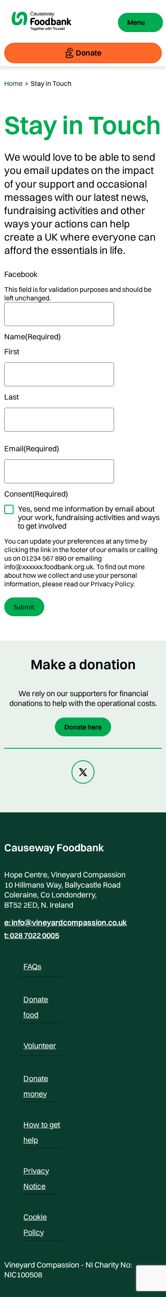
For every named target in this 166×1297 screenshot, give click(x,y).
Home (13, 83)
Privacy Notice (36, 1172)
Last (11, 397)
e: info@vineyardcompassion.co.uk (65, 922)
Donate (88, 53)
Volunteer (39, 1045)
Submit (24, 607)
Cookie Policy (35, 1218)
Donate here (83, 727)
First (11, 351)
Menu (136, 22)
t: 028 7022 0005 (31, 935)
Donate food (35, 1000)
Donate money (35, 1079)
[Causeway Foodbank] (41, 35)
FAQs (32, 966)
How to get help (41, 1126)
